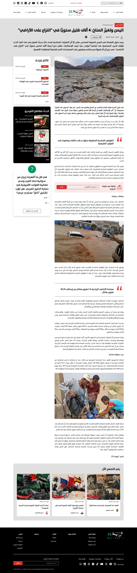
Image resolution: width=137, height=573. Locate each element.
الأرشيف (19, 548)
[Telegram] (25, 3)
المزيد (47, 101)
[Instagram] (45, 3)
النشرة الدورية (17, 545)
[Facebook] (41, 3)
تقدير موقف (91, 541)
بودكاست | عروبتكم (57, 12)
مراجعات (53, 541)
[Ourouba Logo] (76, 13)
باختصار (43, 12)
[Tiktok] (29, 3)
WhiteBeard (45, 569)
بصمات (54, 538)
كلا (46, 203)
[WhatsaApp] (14, 3)
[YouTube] (33, 3)
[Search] (121, 3)
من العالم (19, 538)
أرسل (61, 187)
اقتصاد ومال (104, 12)
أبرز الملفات (91, 545)
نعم (45, 197)
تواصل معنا (16, 12)
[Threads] (22, 3)
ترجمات (20, 541)
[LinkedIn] (18, 3)
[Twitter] (37, 3)
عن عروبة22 (120, 559)
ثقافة (93, 12)
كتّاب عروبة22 (108, 559)
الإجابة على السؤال (32, 211)
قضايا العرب (119, 12)
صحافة (36, 534)
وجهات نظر (92, 538)
